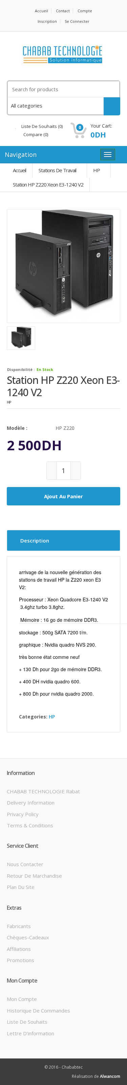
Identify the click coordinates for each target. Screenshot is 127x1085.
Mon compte (22, 998)
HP (96, 170)
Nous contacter (25, 864)
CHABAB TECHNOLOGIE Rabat (43, 791)
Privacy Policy (23, 814)
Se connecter (77, 21)
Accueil (41, 10)
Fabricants (19, 926)
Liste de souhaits (27, 1021)
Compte (85, 10)
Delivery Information (31, 802)
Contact (63, 10)
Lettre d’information (30, 1033)
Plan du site (21, 887)
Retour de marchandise (34, 875)
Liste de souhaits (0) (41, 126)
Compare (35, 134)
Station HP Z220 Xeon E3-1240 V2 (48, 184)
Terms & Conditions (30, 825)
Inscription (47, 21)
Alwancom (110, 1076)
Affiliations (19, 948)
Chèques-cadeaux (28, 937)
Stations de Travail (57, 170)
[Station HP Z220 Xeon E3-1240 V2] (63, 266)
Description (34, 540)
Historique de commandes (38, 1010)
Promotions (20, 960)
